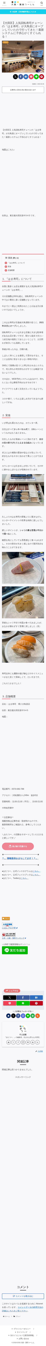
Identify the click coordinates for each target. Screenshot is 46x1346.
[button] (41, 714)
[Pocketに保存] (31, 76)
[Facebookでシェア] (20, 76)
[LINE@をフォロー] (28, 1015)
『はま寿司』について (16, 263)
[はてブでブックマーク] (25, 76)
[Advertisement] (23, 1178)
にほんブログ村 (9, 928)
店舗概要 (11, 270)
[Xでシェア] (15, 76)
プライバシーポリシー (22, 1329)
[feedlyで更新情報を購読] (32, 1015)
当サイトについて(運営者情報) (22, 1335)
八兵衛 (23, 1034)
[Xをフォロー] (13, 1015)
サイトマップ (22, 1332)
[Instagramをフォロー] (23, 1015)
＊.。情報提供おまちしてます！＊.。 (20, 858)
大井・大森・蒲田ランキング (13, 938)
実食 (9, 266)
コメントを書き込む (24, 1296)
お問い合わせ (24, 1339)
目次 (10, 258)
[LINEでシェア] (36, 76)
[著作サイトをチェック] (8, 1015)
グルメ (7, 918)
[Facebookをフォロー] (18, 1015)
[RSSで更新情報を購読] (37, 1015)
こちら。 (36, 871)
